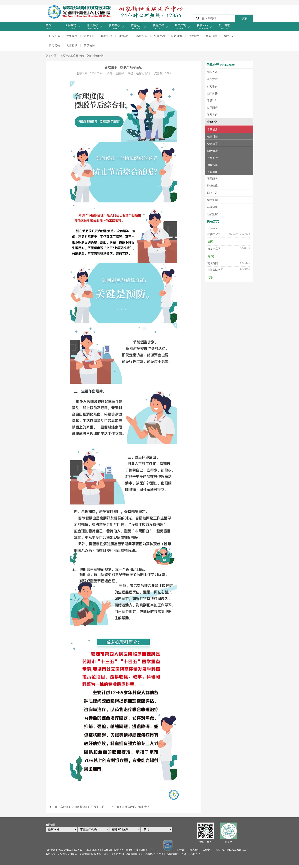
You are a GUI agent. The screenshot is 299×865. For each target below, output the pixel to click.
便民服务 (194, 35)
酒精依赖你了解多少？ (136, 806)
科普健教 (176, 35)
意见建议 (220, 850)
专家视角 (85, 55)
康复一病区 (213, 242)
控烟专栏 (212, 158)
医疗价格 (106, 35)
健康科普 (212, 136)
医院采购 (54, 45)
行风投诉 (159, 35)
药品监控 (89, 45)
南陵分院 (212, 256)
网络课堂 (212, 150)
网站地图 (194, 850)
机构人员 (54, 35)
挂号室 (211, 277)
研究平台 (89, 35)
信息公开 (72, 55)
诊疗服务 (141, 35)
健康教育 (212, 143)
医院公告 (229, 35)
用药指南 (212, 165)
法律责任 (207, 850)
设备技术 (71, 35)
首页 (63, 55)
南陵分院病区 (215, 263)
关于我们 (181, 850)
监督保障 (211, 35)
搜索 (244, 18)
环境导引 (124, 35)
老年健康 (212, 172)
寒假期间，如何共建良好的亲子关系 (82, 806)
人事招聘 (71, 45)
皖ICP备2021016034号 (238, 850)
